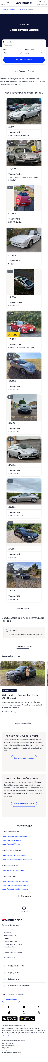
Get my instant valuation (24, 758)
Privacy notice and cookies (13, 944)
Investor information (10, 941)
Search (44, 4)
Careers (6, 938)
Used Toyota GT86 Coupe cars (15, 882)
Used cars (13, 9)
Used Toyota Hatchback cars (14, 837)
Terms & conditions (10, 947)
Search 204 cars (25, 60)
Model (6, 50)
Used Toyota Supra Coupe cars (15, 885)
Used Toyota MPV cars (12, 844)
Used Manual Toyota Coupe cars (16, 855)
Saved (39, 4)
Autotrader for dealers (18, 986)
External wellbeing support (13, 953)
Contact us (7, 933)
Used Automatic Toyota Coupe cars (17, 859)
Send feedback (11, 1000)
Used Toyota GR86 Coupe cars (15, 889)
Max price (29, 50)
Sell (8, 4)
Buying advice (14, 973)
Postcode (7, 42)
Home (4, 9)
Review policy (9, 950)
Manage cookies (9, 957)
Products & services (17, 966)
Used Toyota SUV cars (11, 840)
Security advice (9, 930)
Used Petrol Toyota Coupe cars (15, 870)
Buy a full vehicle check (24, 804)
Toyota (22, 9)
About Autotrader (10, 935)
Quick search (13, 979)
